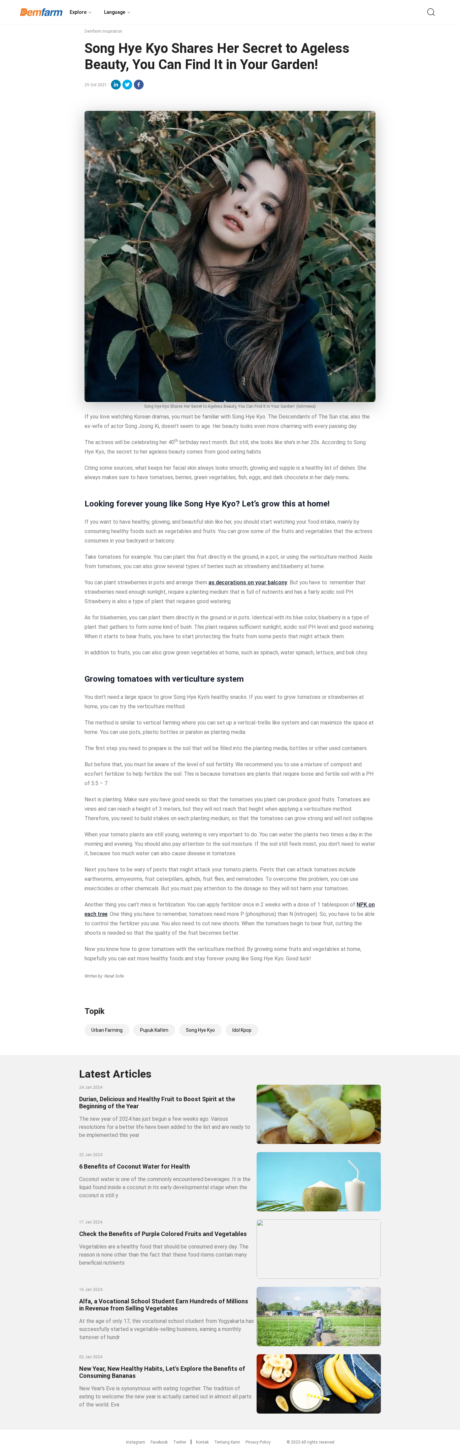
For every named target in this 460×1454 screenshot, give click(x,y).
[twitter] (127, 85)
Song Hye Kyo (200, 1030)
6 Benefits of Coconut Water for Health (134, 1166)
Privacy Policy (257, 1442)
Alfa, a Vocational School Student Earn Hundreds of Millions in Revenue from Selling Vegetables (163, 1305)
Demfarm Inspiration (103, 31)
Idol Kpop (242, 1030)
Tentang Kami (227, 1442)
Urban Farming (107, 1030)
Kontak (202, 1442)
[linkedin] (116, 85)
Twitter (179, 1442)
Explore (78, 12)
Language (114, 12)
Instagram (135, 1442)
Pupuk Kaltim (154, 1030)
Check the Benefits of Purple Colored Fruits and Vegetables (163, 1233)
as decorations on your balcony (247, 582)
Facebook (159, 1442)
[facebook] (139, 85)
